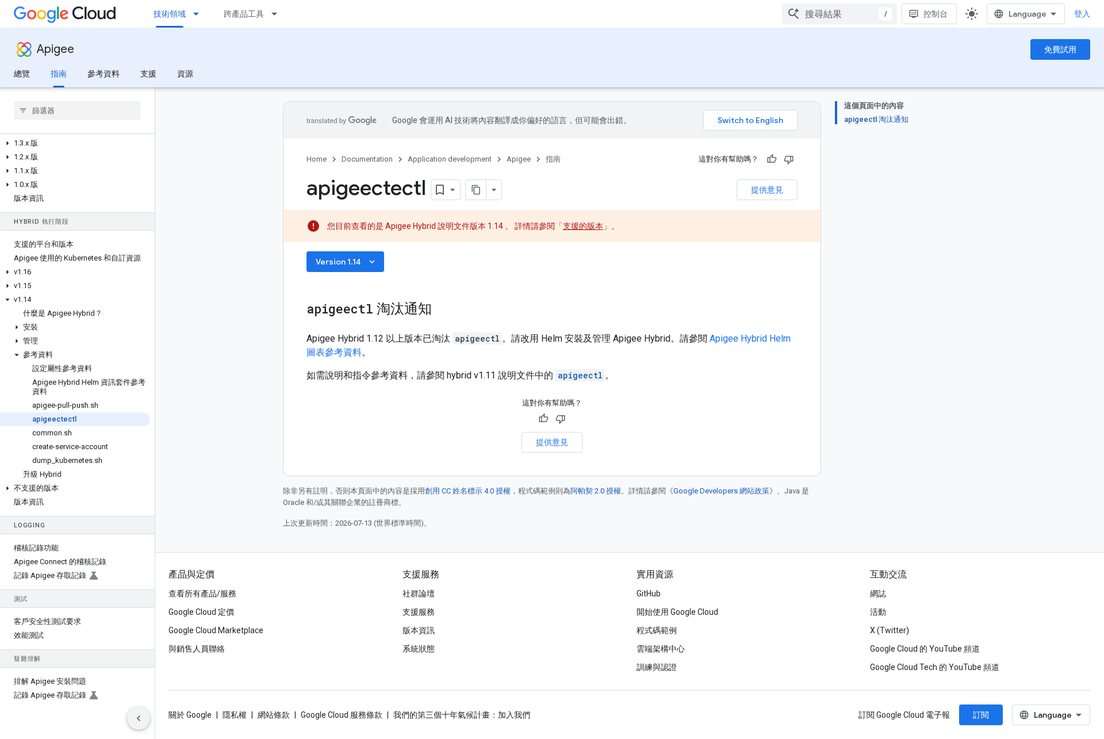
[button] (75, 143)
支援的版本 (583, 226)
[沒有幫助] (789, 159)
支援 (148, 73)
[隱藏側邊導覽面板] (138, 718)
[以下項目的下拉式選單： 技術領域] (199, 14)
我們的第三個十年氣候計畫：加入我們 (461, 714)
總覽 (22, 73)
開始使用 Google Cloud (677, 612)
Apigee (55, 49)
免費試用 (1060, 49)
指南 (59, 73)
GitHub (649, 593)
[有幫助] (771, 159)
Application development (450, 159)
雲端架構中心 (661, 648)
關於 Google (190, 714)
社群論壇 (418, 593)
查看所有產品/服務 (202, 593)
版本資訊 (418, 630)
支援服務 (418, 612)
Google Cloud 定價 (201, 612)
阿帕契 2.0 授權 (595, 491)
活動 (878, 612)
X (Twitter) (889, 630)
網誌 (878, 593)
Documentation (367, 159)
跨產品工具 (244, 14)
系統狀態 (418, 648)
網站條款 (274, 714)
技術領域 (170, 14)
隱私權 (235, 714)
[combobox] (839, 13)
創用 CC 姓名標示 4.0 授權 (468, 491)
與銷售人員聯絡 (196, 648)
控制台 (935, 14)
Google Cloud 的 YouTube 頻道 (925, 648)
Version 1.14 (346, 261)
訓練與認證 (657, 667)
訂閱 (981, 715)
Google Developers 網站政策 (721, 491)
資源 (185, 73)
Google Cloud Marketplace (215, 630)
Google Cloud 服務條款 (341, 714)
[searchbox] (77, 110)
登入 (1082, 13)
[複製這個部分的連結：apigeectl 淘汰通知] (443, 310)
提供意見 (767, 190)
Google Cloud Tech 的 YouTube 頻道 (934, 667)
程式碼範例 (657, 630)
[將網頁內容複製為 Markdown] (476, 190)
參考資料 (103, 73)
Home (316, 159)
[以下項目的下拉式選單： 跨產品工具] (278, 14)
